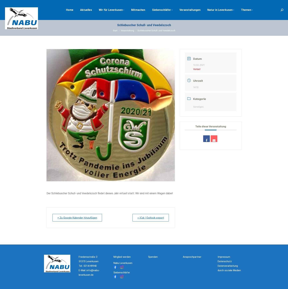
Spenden (153, 256)
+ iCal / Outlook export (150, 217)
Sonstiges (198, 106)
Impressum (224, 256)
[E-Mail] (214, 138)
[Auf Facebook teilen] (206, 138)
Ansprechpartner (192, 256)
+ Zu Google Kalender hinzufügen (77, 217)
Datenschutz (225, 261)
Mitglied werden (122, 256)
